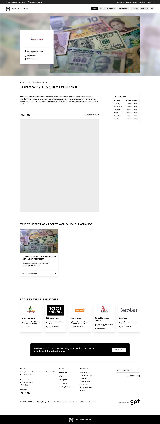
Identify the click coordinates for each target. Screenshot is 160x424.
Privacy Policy (41, 402)
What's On (63, 372)
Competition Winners (80, 402)
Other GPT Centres (124, 370)
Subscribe (142, 2)
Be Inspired (63, 380)
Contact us (120, 2)
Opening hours (84, 372)
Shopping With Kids (86, 387)
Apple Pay (151, 2)
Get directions (27, 375)
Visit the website (32, 59)
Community (84, 384)
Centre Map (83, 378)
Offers (61, 376)
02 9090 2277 (31, 56)
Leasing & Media (131, 2)
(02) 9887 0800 (27, 382)
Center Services (85, 381)
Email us (25, 385)
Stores (25, 82)
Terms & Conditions (54, 402)
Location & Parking (86, 375)
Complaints (92, 402)
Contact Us (67, 402)
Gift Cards (63, 383)
